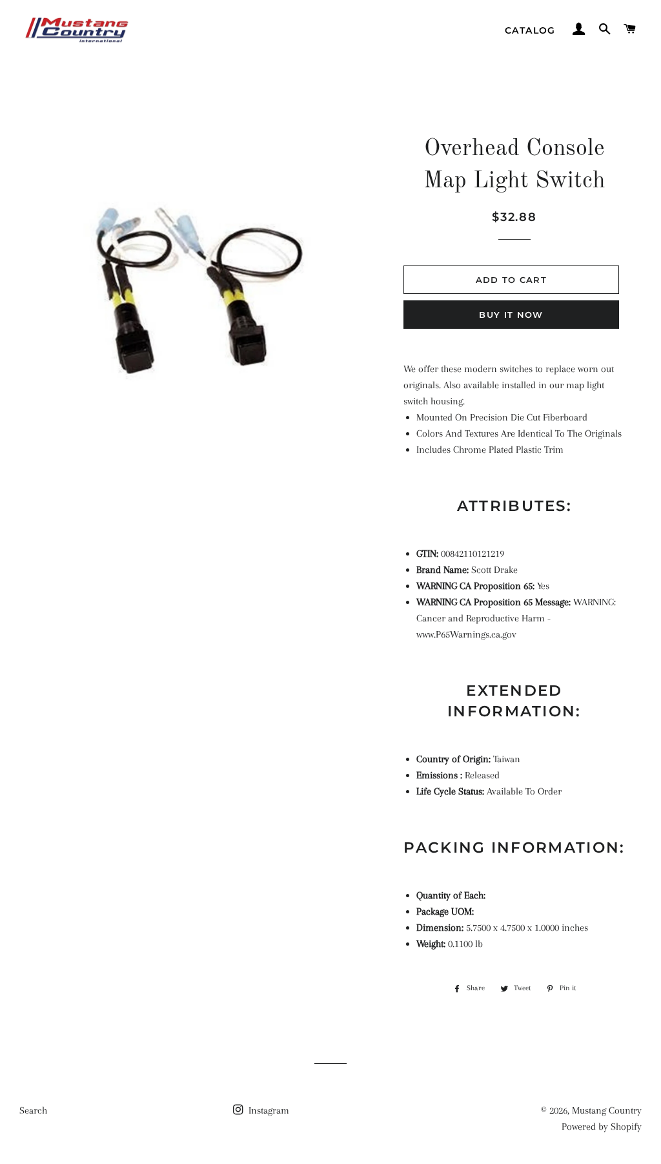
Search (33, 1110)
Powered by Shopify (602, 1126)
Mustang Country (607, 1110)
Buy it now (511, 314)
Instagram (267, 1110)
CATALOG (530, 30)
